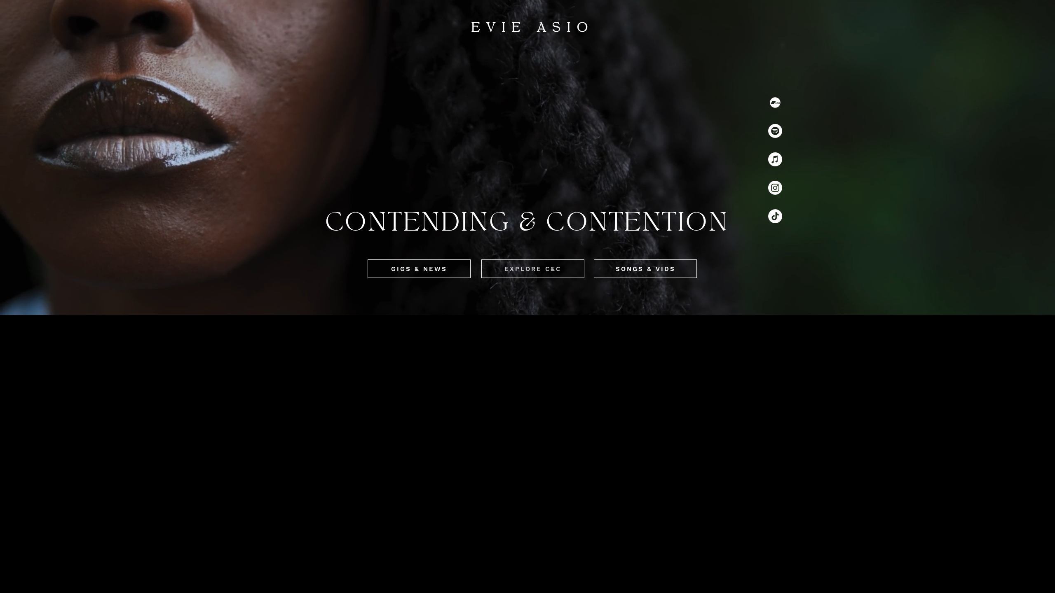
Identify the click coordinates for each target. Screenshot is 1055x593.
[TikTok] (775, 216)
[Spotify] (775, 131)
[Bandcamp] (775, 103)
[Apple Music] (775, 159)
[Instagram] (775, 188)
